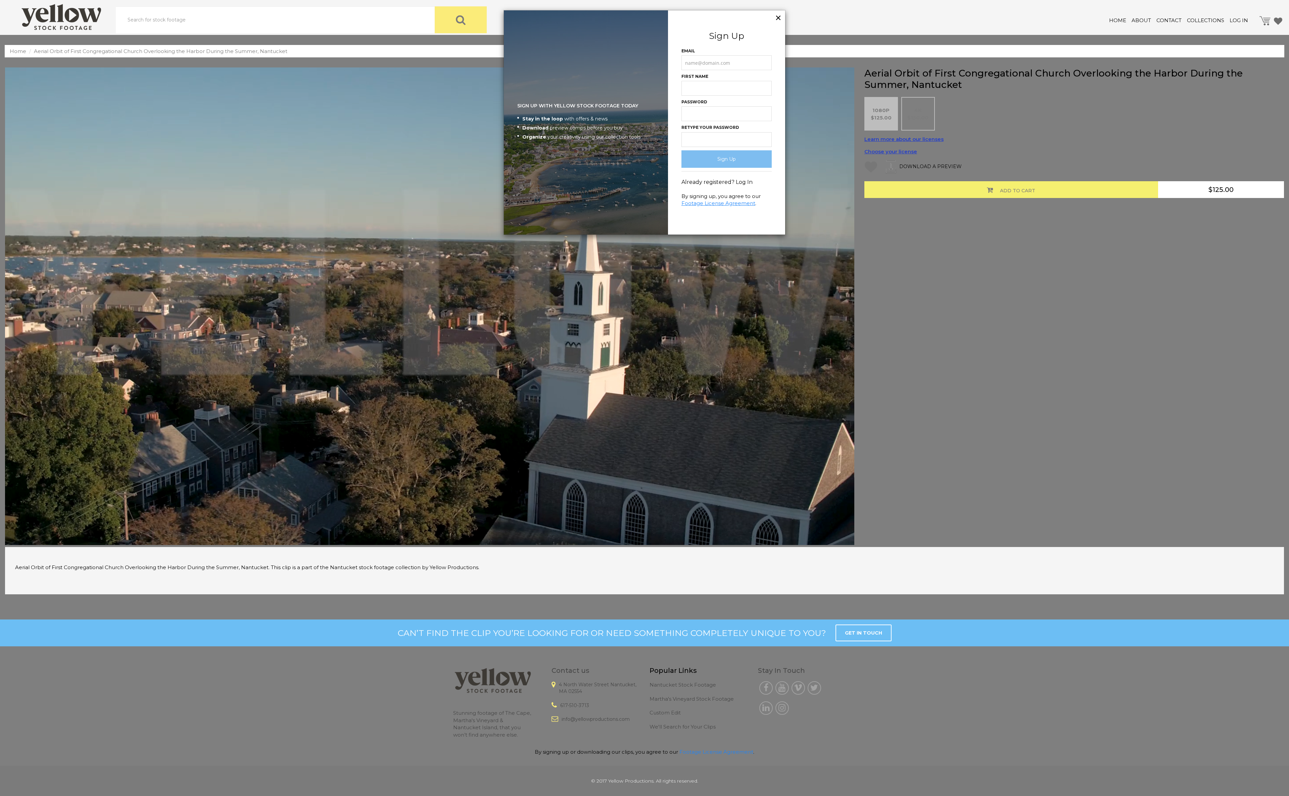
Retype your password (710, 127)
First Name (694, 76)
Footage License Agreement (718, 203)
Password (694, 101)
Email (688, 50)
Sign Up (726, 159)
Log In (744, 182)
